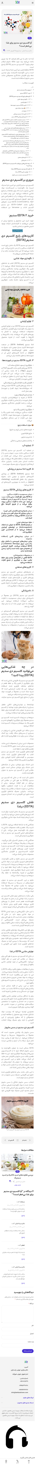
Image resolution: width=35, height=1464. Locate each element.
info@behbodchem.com (19, 1392)
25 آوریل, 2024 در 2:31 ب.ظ (16, 1248)
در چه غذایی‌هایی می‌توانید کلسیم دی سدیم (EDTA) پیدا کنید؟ (17, 164)
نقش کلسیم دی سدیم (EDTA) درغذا (21, 169)
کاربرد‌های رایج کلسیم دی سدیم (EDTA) (19, 96)
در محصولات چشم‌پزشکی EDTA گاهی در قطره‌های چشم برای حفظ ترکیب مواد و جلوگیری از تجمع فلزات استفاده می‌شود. (15, 153)
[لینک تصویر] (26, 1362)
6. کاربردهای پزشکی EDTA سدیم (20, 117)
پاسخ (23, 1215)
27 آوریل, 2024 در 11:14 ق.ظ (16, 1270)
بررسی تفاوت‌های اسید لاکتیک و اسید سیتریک (17, 1176)
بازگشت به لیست (17, 1140)
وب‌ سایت (31, 1342)
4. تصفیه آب (25, 111)
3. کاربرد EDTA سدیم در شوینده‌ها (19, 105)
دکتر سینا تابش (27, 50)
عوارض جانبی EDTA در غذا (21, 172)
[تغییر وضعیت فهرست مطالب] (32, 87)
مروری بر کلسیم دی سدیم (24, 90)
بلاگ (29, 38)
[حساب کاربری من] (2, 3)
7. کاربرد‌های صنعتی (23, 157)
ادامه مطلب (17, 1185)
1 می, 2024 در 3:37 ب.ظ (17, 1227)
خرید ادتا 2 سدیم (17, 230)
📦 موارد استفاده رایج (20, 108)
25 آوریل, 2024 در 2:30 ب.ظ (16, 1205)
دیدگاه (31, 1303)
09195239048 (23, 1385)
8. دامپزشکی (24, 160)
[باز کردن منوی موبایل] (33, 3)
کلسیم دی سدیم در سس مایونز (20, 175)
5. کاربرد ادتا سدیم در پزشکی (21, 114)
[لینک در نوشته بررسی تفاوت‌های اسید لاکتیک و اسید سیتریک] (17, 1163)
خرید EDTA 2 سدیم (25, 93)
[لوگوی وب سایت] (17, 2)
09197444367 (23, 1389)
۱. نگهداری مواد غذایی (22, 99)
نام (33, 1325)
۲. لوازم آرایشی (24, 102)
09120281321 (24, 1381)
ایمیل (32, 1333)
